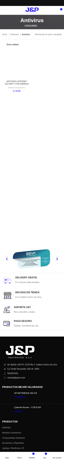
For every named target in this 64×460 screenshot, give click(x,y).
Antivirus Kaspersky (16, 88)
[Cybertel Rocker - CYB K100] (7, 411)
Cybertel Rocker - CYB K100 (27, 407)
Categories (31, 26)
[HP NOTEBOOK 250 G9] (7, 396)
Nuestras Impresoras (11, 433)
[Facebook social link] (24, 3)
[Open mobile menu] (3, 10)
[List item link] (32, 373)
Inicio (5, 35)
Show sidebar (13, 45)
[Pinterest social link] (32, 3)
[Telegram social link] (39, 3)
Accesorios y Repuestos (13, 443)
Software (14, 35)
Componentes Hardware (13, 438)
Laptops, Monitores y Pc (13, 448)
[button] (6, 259)
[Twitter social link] (28, 3)
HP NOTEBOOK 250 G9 (25, 393)
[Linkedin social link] (35, 3)
